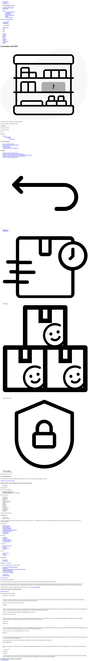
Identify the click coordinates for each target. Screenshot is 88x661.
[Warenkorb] (45, 31)
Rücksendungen (8, 12)
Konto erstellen (6, 27)
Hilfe (4, 10)
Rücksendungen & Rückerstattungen (10, 530)
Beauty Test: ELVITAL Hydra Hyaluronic (11, 144)
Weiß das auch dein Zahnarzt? (8, 143)
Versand (5, 8)
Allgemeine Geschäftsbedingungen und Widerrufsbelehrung (14, 569)
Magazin (4, 546)
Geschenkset (12, 139)
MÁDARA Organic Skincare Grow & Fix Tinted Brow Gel (14, 156)
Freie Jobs (5, 555)
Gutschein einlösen (6, 541)
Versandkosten (8, 14)
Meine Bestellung (6, 526)
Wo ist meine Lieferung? (7, 540)
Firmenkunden (5, 533)
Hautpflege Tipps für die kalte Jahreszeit (10, 148)
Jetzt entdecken (3, 125)
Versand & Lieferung (7, 528)
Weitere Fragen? (6, 532)
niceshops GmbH (9, 565)
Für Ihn (9, 138)
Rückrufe (4, 548)
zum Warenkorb (6, 3)
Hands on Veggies (6, 146)
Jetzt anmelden (5, 23)
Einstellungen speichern (5, 658)
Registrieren (5, 538)
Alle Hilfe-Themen (8, 17)
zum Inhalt (5, 2)
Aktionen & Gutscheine (7, 531)
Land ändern (8, 562)
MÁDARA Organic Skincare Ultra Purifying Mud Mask (13, 154)
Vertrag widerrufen (4, 577)
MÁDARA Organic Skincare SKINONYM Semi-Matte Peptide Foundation (17, 155)
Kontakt (6, 16)
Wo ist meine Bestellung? (10, 11)
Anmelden (5, 537)
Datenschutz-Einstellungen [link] (8, 571)
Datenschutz (5, 568)
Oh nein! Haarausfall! (7, 147)
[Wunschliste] (4, 29)
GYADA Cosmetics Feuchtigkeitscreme (10, 157)
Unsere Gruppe (6, 553)
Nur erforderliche (9, 589)
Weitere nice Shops (6, 575)
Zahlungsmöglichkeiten (9, 15)
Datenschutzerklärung (36, 587)
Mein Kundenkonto (6, 525)
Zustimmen (3, 589)
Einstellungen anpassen (17, 589)
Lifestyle (4, 135)
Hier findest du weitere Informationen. (7, 480)
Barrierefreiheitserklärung (8, 570)
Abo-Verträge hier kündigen (8, 572)
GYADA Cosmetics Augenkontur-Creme (10, 152)
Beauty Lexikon (6, 547)
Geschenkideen (8, 137)
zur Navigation (6, 1)
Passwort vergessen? (7, 539)
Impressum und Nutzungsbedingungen (10, 567)
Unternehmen (5, 574)
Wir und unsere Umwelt (7, 545)
